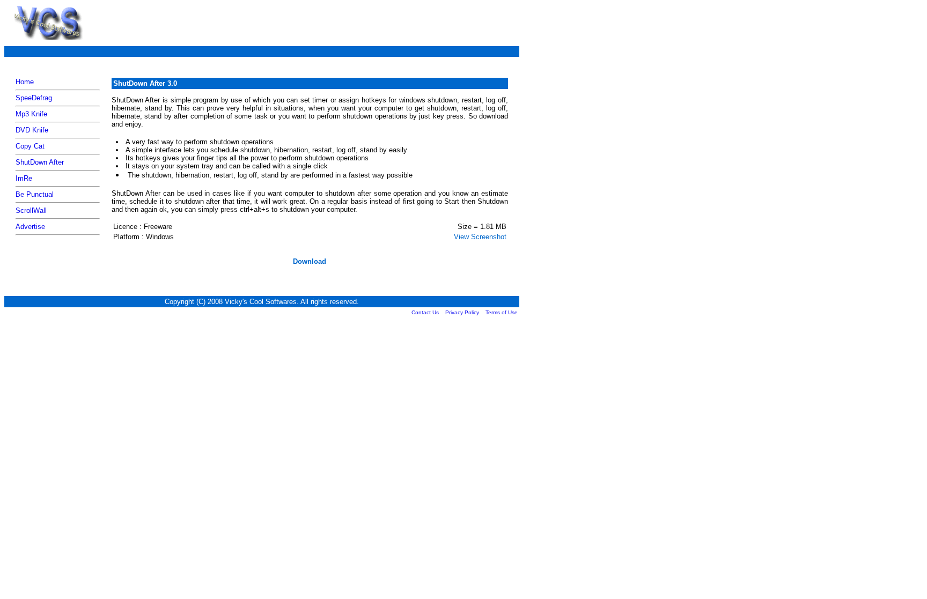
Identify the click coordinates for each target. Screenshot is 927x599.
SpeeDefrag (34, 98)
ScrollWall (31, 210)
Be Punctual (35, 194)
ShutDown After (40, 162)
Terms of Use (501, 312)
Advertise (30, 227)
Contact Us (425, 312)
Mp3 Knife (31, 114)
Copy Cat (30, 146)
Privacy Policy (462, 312)
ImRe (24, 178)
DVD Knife (32, 130)
